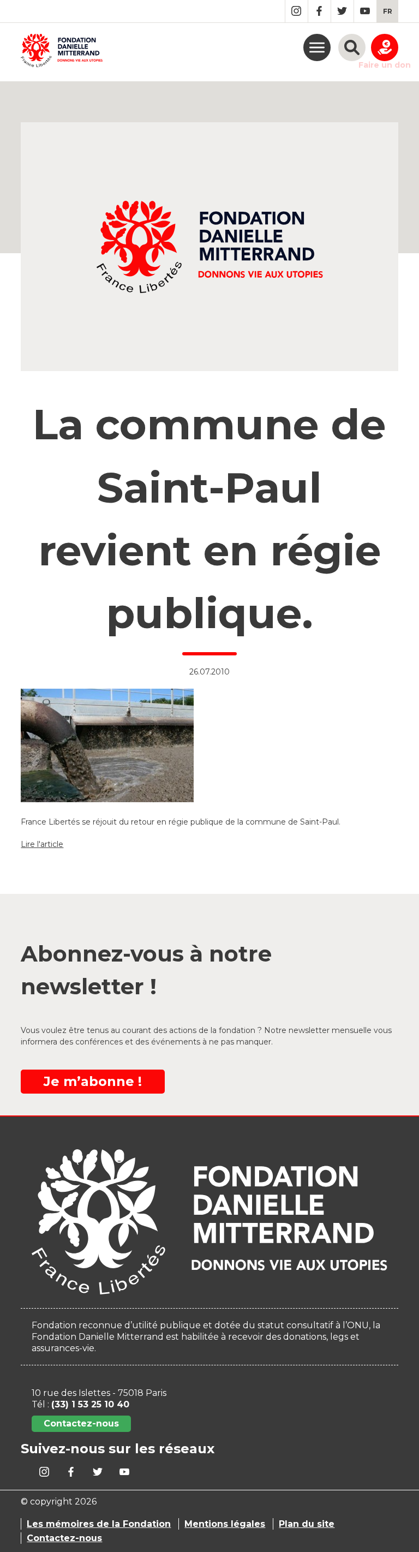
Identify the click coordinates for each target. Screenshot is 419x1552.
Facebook (319, 11)
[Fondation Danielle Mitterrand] (62, 52)
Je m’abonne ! (93, 1081)
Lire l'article (42, 844)
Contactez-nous (81, 1423)
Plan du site (306, 1524)
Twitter (342, 11)
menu (317, 47)
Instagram (296, 11)
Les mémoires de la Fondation (99, 1524)
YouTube (365, 11)
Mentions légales (224, 1524)
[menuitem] (388, 11)
